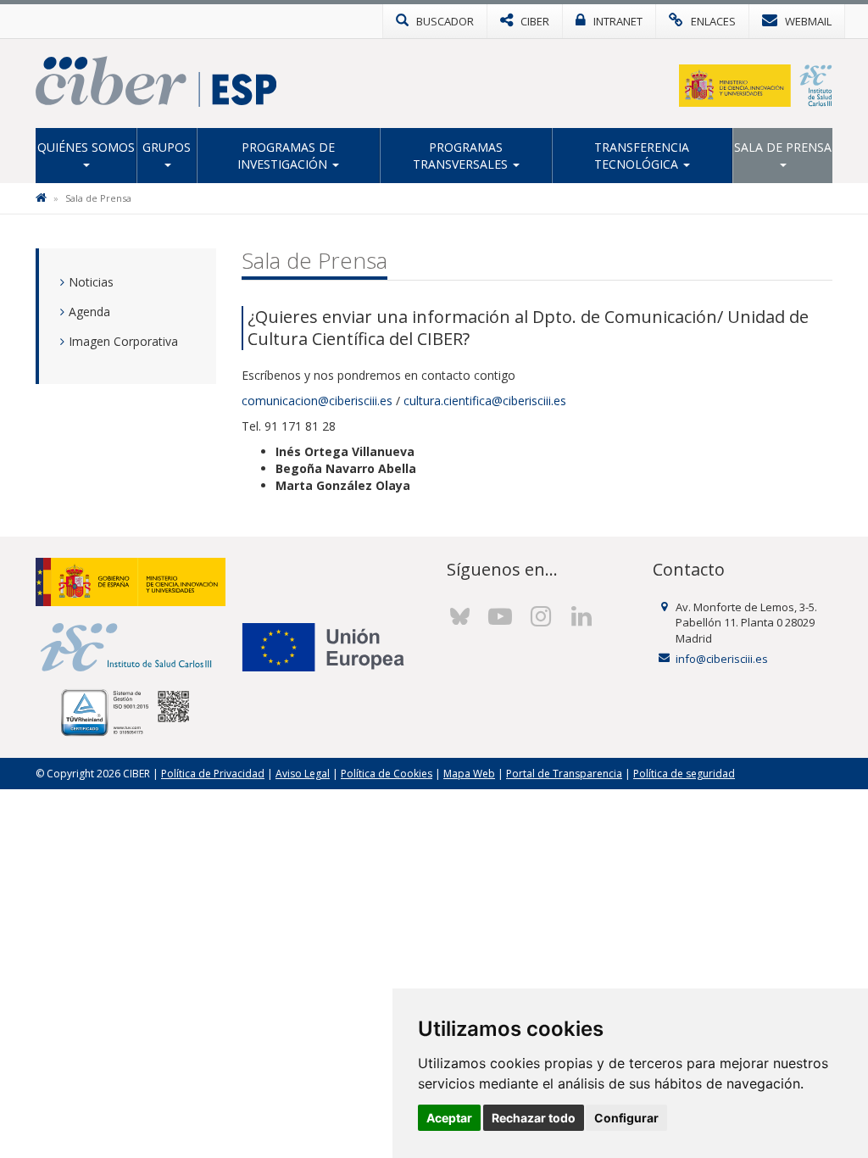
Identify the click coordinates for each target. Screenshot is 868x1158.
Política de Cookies (386, 773)
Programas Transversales (462, 155)
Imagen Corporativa (123, 341)
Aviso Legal (302, 773)
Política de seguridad (684, 773)
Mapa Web (469, 773)
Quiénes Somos (86, 147)
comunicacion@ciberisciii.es (317, 400)
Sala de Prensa (783, 147)
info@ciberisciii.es (722, 658)
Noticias (91, 282)
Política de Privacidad (212, 773)
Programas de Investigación (286, 155)
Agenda (89, 311)
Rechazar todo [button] (534, 1118)
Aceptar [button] (449, 1118)
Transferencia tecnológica (642, 155)
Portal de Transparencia (564, 773)
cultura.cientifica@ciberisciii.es (484, 400)
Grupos (166, 147)
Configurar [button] (626, 1118)
